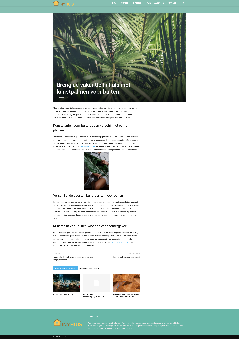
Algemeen (159, 3)
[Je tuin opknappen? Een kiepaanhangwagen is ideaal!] (96, 283)
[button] (183, 3)
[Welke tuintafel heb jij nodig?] (66, 283)
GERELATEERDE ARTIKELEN (65, 268)
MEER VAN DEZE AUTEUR (89, 268)
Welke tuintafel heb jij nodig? (63, 294)
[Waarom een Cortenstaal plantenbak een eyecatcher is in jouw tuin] (126, 283)
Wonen (124, 3)
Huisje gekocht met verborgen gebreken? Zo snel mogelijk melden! (73, 258)
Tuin (149, 3)
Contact (171, 3)
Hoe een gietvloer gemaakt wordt (126, 257)
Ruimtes (137, 3)
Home (114, 3)
